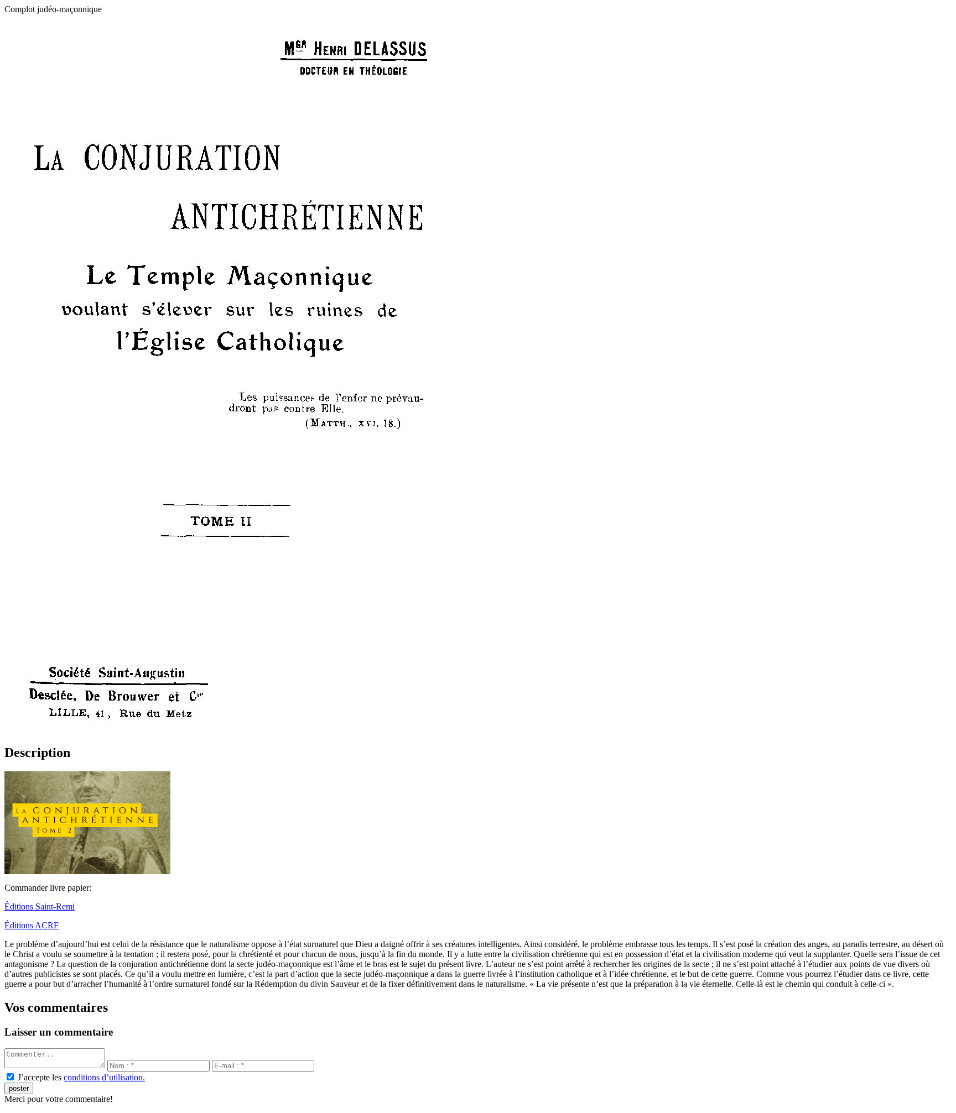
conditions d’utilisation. (104, 1077)
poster (19, 1088)
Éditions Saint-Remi (39, 906)
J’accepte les (81, 1077)
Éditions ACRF (31, 925)
